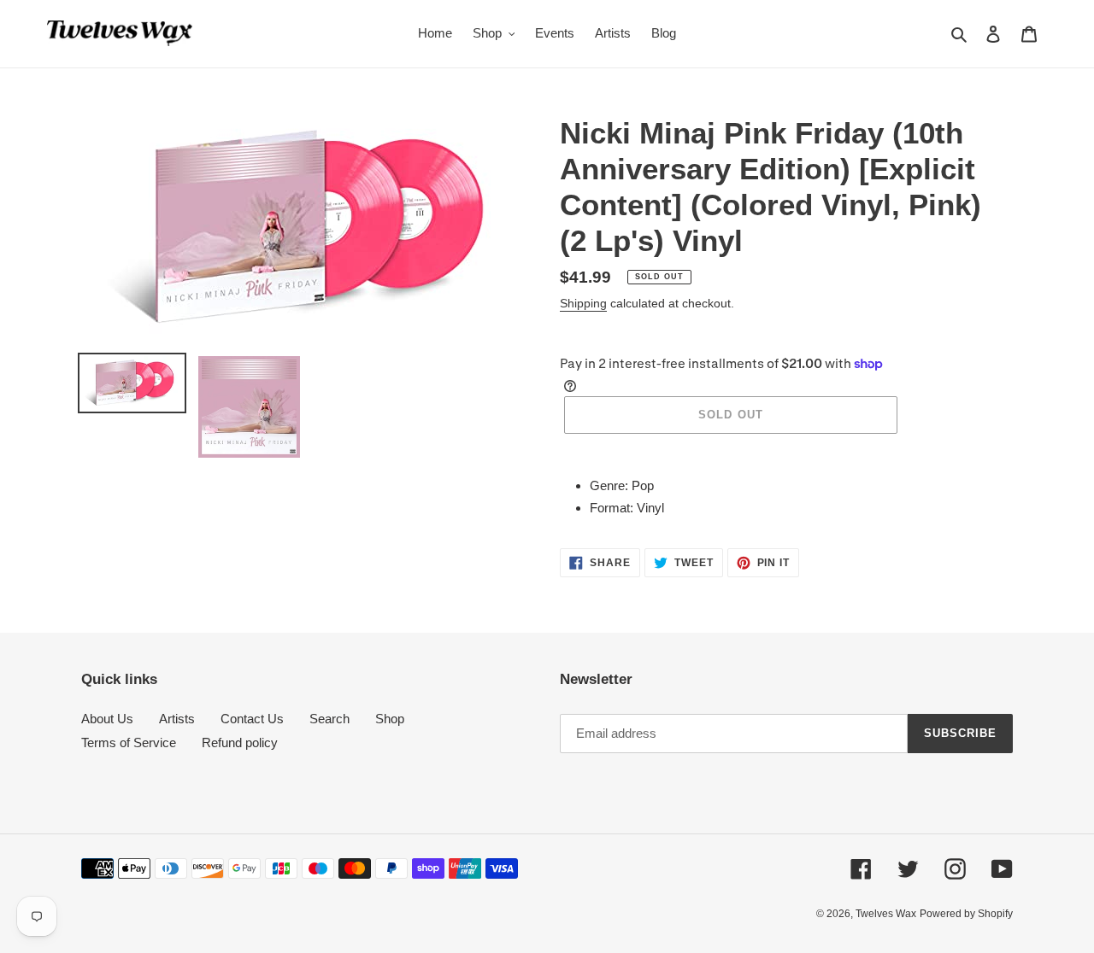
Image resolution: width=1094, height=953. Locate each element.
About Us (107, 718)
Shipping (583, 303)
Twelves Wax (886, 914)
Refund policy (240, 742)
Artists (177, 718)
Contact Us (252, 718)
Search (329, 718)
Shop (389, 718)
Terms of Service (128, 742)
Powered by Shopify (966, 914)
